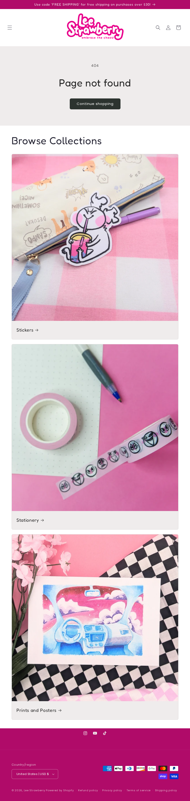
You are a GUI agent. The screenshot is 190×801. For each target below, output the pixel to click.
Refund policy (88, 790)
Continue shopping (95, 103)
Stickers (24, 330)
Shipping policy (166, 790)
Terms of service (139, 790)
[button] (10, 28)
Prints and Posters (36, 710)
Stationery (27, 520)
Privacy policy (112, 790)
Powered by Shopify (60, 790)
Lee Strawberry (34, 790)
